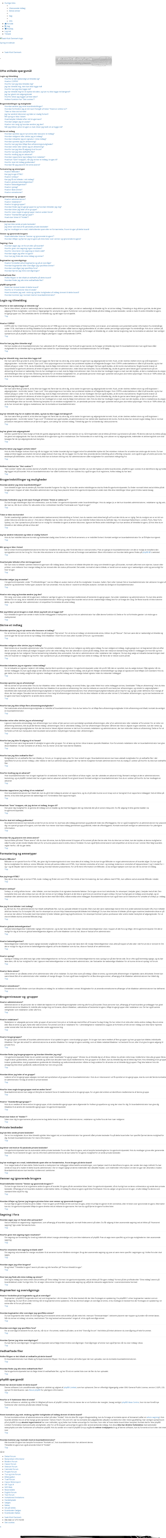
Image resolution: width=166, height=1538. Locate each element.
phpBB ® (147, 552)
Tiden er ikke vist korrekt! (15, 111)
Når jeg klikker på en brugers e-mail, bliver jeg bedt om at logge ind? (34, 127)
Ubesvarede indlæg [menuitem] (17, 8)
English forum (10, 1492)
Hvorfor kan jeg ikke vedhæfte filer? (20, 152)
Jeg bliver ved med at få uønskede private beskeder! (26, 226)
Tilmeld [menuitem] (8, 34)
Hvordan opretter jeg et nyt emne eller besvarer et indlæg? (29, 134)
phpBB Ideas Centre (130, 1402)
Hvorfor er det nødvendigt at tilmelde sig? (22, 79)
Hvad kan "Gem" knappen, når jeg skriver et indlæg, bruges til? (31, 159)
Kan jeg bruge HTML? (14, 174)
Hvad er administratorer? (15, 199)
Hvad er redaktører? (13, 202)
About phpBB (34, 1390)
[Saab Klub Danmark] (11, 38)
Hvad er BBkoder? (12, 171)
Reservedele (10, 1490)
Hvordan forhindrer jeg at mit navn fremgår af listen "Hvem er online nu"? (36, 109)
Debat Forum (10, 1456)
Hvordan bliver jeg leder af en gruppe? (21, 209)
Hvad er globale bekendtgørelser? (19, 182)
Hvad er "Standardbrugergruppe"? (19, 214)
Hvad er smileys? (12, 177)
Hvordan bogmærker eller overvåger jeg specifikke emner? (29, 265)
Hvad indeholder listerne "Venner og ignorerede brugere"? (29, 236)
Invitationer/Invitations (14, 1497)
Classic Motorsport (13, 1482)
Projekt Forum (11, 1472)
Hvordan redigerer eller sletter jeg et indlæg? (24, 136)
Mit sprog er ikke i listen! (15, 116)
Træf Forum (10, 1479)
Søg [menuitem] (10, 16)
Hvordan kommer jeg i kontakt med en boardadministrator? (30, 295)
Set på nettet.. (10, 1508)
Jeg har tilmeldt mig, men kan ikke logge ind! (23, 86)
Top (6, 316)
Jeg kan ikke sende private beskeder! (20, 224)
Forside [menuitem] (10, 23)
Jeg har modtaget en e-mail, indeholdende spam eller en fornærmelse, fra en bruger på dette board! (47, 229)
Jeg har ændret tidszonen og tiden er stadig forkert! (26, 114)
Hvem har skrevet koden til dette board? (22, 287)
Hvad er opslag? (11, 187)
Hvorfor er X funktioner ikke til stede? (20, 290)
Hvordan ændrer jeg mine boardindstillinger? (24, 106)
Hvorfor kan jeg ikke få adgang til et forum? (23, 149)
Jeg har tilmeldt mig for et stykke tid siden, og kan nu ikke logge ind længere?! (37, 91)
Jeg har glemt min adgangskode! (18, 94)
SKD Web (8, 1487)
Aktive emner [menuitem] (14, 11)
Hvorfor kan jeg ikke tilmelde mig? (19, 84)
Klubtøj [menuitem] (10, 28)
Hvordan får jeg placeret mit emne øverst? (22, 165)
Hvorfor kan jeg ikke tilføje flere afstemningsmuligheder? (29, 144)
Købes (7, 1505)
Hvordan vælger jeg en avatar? (17, 122)
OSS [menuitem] (10, 21)
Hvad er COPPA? (11, 81)
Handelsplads (10, 1500)
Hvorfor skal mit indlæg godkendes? (20, 162)
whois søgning (153, 1417)
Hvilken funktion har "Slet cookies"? (20, 99)
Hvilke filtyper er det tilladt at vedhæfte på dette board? (28, 277)
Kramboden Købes (12, 1513)
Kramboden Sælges (13, 1510)
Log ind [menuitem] (8, 31)
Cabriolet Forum (11, 1469)
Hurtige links (10, 3)
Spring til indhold (7, 43)
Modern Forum (11, 1461)
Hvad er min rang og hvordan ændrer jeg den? (24, 124)
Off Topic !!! (9, 1484)
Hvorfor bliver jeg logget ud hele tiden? (21, 97)
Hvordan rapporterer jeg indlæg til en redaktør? (25, 157)
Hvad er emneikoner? (14, 192)
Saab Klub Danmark (13, 1517)
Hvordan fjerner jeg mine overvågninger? (22, 271)
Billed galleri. (10, 1477)
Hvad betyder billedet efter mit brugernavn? (23, 119)
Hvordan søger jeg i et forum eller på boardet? (24, 246)
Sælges (8, 1502)
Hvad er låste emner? (13, 189)
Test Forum (9, 1495)
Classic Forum (10, 1464)
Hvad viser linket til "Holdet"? (17, 217)
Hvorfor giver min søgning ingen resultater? (23, 248)
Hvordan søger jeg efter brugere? (19, 253)
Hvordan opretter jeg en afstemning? (20, 141)
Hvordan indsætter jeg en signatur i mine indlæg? (25, 139)
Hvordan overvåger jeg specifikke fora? (21, 268)
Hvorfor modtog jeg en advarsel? (18, 154)
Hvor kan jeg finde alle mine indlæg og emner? (24, 256)
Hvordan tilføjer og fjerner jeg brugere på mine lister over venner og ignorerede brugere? (43, 239)
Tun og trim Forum (13, 1474)
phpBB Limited (70, 1387)
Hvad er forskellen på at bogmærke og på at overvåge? (28, 263)
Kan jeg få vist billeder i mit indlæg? (19, 179)
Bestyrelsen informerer (14, 1459)
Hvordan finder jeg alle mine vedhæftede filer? (24, 280)
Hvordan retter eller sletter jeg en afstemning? (24, 147)
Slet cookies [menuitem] (10, 1522)
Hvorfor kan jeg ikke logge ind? (18, 89)
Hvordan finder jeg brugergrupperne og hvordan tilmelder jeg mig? (33, 207)
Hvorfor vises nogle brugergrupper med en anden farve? (29, 212)
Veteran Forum (11, 1466)
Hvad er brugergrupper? (15, 204)
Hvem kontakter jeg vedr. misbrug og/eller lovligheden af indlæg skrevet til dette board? (42, 292)
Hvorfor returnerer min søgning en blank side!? (25, 251)
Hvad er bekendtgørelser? (16, 184)
